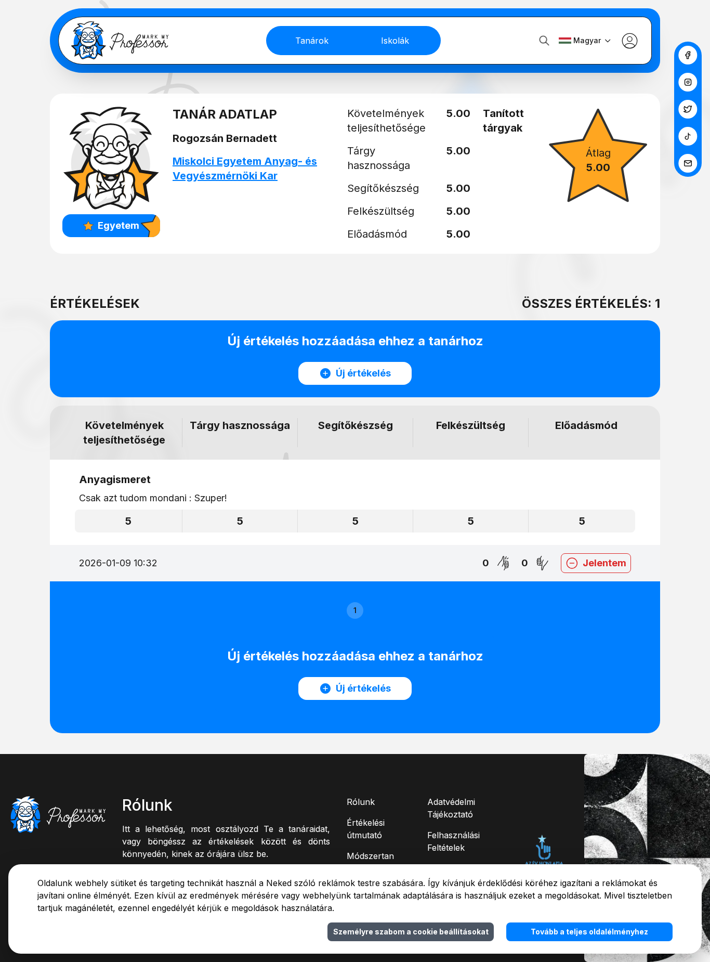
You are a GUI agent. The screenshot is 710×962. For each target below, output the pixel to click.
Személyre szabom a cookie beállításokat (411, 931)
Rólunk (361, 802)
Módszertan (370, 856)
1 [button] (355, 610)
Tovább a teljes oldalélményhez (589, 931)
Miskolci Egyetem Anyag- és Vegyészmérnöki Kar (245, 168)
